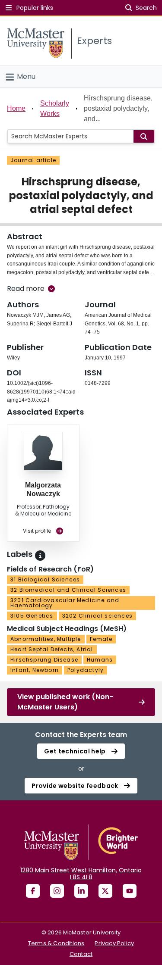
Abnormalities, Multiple (45, 639)
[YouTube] (130, 891)
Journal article (33, 160)
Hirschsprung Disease (44, 659)
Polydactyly (85, 670)
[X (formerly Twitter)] (105, 891)
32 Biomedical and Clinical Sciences (68, 589)
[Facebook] (33, 891)
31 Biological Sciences (45, 579)
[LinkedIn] (81, 891)
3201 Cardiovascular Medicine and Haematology (64, 602)
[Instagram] (57, 891)
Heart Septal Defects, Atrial (51, 649)
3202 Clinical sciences (97, 615)
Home (16, 108)
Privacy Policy (114, 943)
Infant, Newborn (34, 670)
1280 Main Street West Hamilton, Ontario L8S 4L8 (81, 874)
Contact (81, 954)
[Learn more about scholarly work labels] (40, 555)
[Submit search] (143, 136)
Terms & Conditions (56, 943)
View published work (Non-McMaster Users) (65, 702)
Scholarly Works (54, 108)
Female (101, 639)
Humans (100, 659)
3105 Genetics (32, 615)
